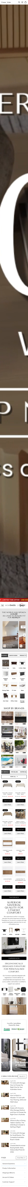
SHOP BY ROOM (13, 655)
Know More (20, 1157)
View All (13, 776)
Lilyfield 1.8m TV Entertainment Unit (20, 879)
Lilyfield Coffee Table (20, 851)
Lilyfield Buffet (7, 879)
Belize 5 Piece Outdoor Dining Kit (20, 822)
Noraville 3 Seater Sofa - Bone (20, 793)
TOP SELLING (14, 771)
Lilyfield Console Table (7, 851)
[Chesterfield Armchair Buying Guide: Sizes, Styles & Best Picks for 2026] (5, 1145)
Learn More (7, 805)
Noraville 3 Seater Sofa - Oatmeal (7, 793)
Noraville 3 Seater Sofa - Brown (7, 822)
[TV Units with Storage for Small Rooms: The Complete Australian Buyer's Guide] (5, 1132)
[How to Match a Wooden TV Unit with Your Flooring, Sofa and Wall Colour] (5, 1095)
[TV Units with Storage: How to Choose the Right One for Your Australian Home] (5, 1082)
